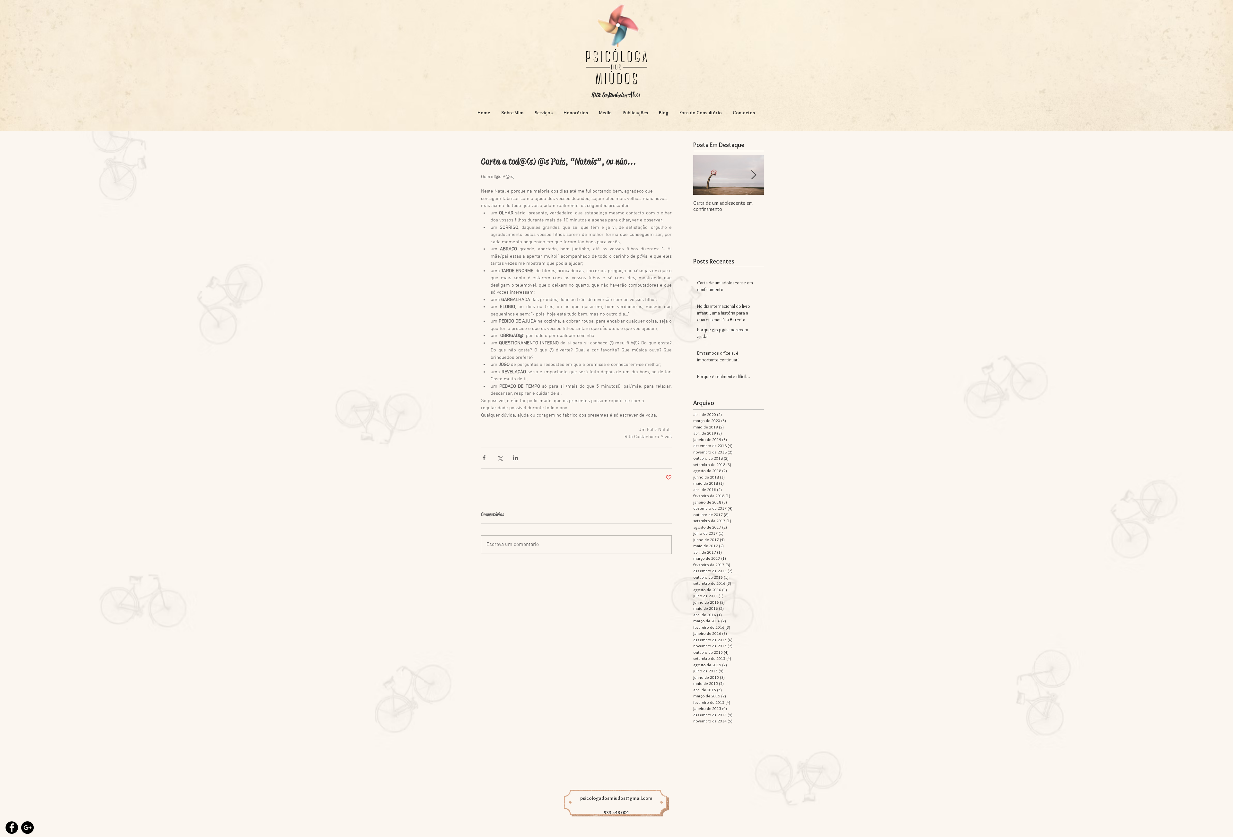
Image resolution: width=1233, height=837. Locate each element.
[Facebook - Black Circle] (11, 827)
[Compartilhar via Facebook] (484, 458)
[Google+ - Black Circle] (27, 827)
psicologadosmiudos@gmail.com (616, 798)
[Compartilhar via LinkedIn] (515, 458)
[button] (543, 113)
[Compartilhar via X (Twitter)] (500, 458)
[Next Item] (753, 175)
